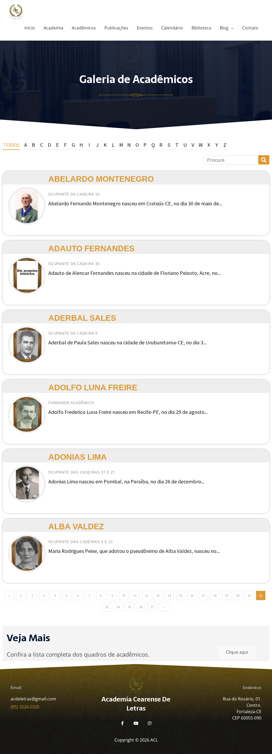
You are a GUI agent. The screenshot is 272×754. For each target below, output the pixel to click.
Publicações (116, 28)
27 (152, 607)
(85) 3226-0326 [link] (25, 707)
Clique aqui (237, 652)
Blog (224, 28)
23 (106, 607)
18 (214, 595)
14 (169, 595)
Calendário (172, 28)
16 (192, 595)
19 (226, 595)
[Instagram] (149, 723)
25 (129, 607)
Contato (250, 28)
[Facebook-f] (122, 723)
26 (140, 607)
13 (157, 595)
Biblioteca (201, 28)
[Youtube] (136, 723)
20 (237, 595)
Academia (53, 28)
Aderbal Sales (82, 318)
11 (135, 595)
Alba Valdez (76, 526)
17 (203, 595)
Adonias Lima (77, 457)
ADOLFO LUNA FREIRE (92, 387)
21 (249, 595)
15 (180, 595)
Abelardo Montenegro (101, 179)
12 (146, 595)
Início (29, 28)
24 (118, 607)
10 (123, 595)
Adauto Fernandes (91, 248)
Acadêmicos (84, 28)
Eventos (145, 28)
